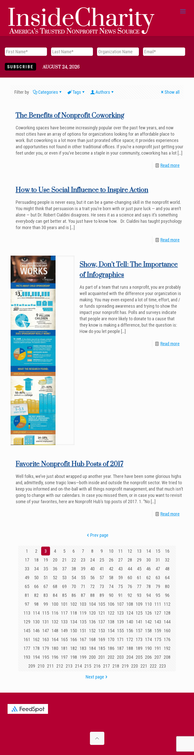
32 (167, 560)
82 (36, 595)
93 (139, 595)
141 (139, 621)
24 (92, 560)
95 (158, 595)
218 (115, 666)
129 (26, 621)
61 (139, 577)
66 (36, 586)
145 (26, 630)
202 (111, 657)
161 (26, 639)
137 (101, 621)
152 (92, 630)
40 (92, 568)
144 (167, 621)
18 (36, 560)
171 (120, 639)
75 (120, 586)
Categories (48, 92)
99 (45, 604)
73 (102, 586)
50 (36, 577)
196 (55, 657)
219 (125, 666)
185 (101, 648)
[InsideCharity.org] (81, 11)
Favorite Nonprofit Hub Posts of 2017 (69, 464)
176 (167, 639)
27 (120, 560)
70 (73, 586)
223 (162, 666)
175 (157, 639)
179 (45, 648)
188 (129, 648)
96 (167, 595)
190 (148, 648)
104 (92, 604)
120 (92, 613)
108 (129, 604)
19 (45, 560)
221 (143, 666)
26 (111, 560)
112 (167, 604)
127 (157, 613)
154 (111, 630)
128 (167, 613)
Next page (95, 676)
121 (101, 613)
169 (101, 639)
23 (83, 560)
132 (55, 621)
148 (55, 630)
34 (36, 568)
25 (102, 560)
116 (55, 613)
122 (111, 613)
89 (102, 595)
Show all (172, 92)
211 (50, 666)
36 (55, 568)
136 (92, 621)
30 (148, 560)
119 (83, 613)
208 (167, 657)
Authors (102, 92)
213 (69, 666)
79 (158, 586)
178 (36, 648)
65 (27, 586)
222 (153, 666)
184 (92, 648)
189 (139, 648)
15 (158, 551)
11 (120, 551)
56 (92, 577)
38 (73, 568)
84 (55, 595)
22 (73, 560)
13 (139, 551)
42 (111, 568)
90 (111, 595)
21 (64, 560)
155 (120, 630)
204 (129, 657)
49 (27, 577)
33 (27, 568)
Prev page (99, 535)
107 (120, 604)
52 (55, 577)
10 (111, 551)
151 (83, 630)
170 (111, 639)
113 (26, 613)
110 (148, 604)
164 (55, 639)
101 (64, 604)
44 (130, 568)
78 (148, 586)
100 (55, 604)
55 (83, 577)
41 (102, 568)
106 (111, 604)
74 (111, 586)
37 (64, 568)
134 (73, 621)
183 (83, 648)
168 (92, 639)
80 (167, 586)
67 (45, 586)
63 (158, 577)
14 (148, 551)
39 (83, 568)
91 (120, 595)
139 (120, 621)
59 (120, 577)
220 (134, 666)
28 (130, 560)
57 (102, 577)
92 (130, 595)
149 (64, 630)
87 (83, 595)
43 (120, 568)
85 (64, 595)
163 (45, 639)
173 (139, 639)
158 (148, 630)
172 (129, 639)
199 (83, 657)
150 (73, 630)
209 (31, 666)
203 (120, 657)
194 (36, 657)
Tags (76, 92)
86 (73, 595)
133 (64, 621)
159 (157, 630)
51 (45, 577)
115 (45, 613)
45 (139, 568)
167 (83, 639)
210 (41, 666)
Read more (170, 165)
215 (87, 666)
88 (92, 595)
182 (73, 648)
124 (129, 613)
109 (139, 604)
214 (78, 666)
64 (167, 577)
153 (101, 630)
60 (130, 577)
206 (148, 657)
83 (45, 595)
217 (106, 666)
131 (45, 621)
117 (64, 613)
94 (148, 595)
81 (27, 595)
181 (64, 648)
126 (148, 613)
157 (139, 630)
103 (83, 604)
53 (64, 577)
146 (36, 630)
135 (83, 621)
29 (139, 560)
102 (73, 604)
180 (55, 648)
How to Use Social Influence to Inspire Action (82, 190)
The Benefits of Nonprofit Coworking (70, 115)
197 (64, 657)
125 (139, 613)
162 (36, 639)
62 (148, 577)
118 (73, 613)
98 (36, 604)
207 (157, 657)
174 (148, 639)
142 (148, 621)
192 (167, 648)
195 (45, 657)
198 (73, 657)
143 (157, 621)
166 (73, 639)
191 (157, 648)
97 (27, 604)
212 (59, 666)
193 (26, 657)
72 (92, 586)
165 (64, 639)
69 (64, 586)
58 (111, 577)
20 (55, 560)
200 (92, 657)
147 (45, 630)
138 (111, 621)
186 (111, 648)
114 (36, 613)
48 (167, 568)
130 (36, 621)
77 (139, 586)
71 (83, 586)
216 (97, 666)
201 (101, 657)
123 (120, 613)
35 (45, 568)
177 (26, 648)
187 (120, 648)
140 (129, 621)
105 (101, 604)
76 (130, 586)
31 (158, 560)
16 (167, 551)
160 (167, 630)
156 (129, 630)
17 (27, 560)
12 (130, 551)
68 (55, 586)
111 (157, 604)
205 (139, 657)
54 (73, 577)
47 (158, 568)
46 (148, 568)
